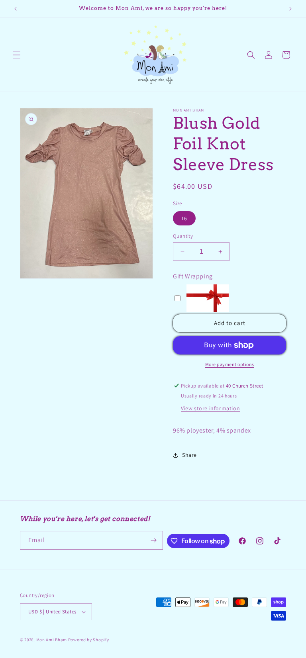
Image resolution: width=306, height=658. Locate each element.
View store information (210, 408)
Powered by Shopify (88, 639)
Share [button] (189, 454)
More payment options (229, 364)
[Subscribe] (154, 540)
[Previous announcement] (15, 9)
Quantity (183, 236)
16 (184, 218)
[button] (17, 55)
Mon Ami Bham (52, 639)
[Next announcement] (290, 9)
